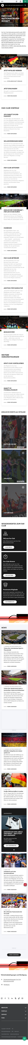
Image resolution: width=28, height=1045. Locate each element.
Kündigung (6, 984)
